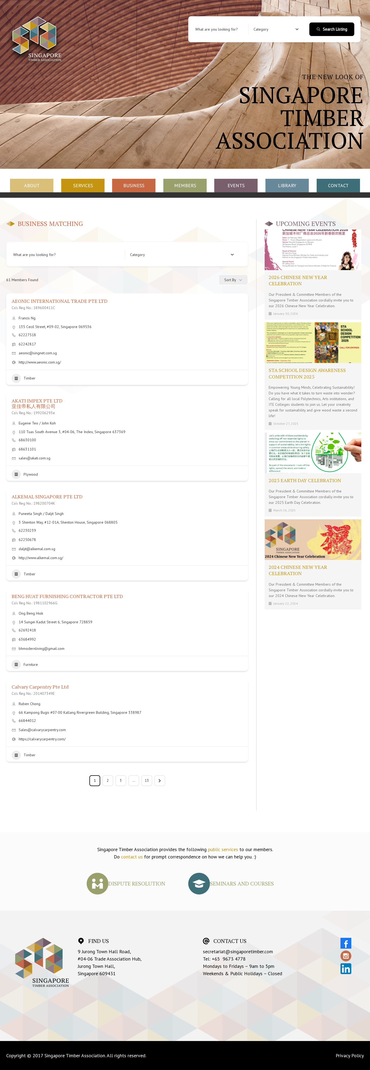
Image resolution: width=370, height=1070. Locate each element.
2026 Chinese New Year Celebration (298, 280)
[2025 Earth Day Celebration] (313, 453)
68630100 (27, 439)
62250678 (27, 539)
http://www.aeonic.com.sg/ (40, 362)
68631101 (27, 449)
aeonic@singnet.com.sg (38, 353)
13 (147, 780)
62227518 (27, 334)
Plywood (31, 474)
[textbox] (261, 29)
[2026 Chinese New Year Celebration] (313, 249)
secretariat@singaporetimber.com (238, 951)
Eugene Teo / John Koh (37, 423)
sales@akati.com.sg (34, 458)
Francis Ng (27, 318)
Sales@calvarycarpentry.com (42, 729)
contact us (132, 857)
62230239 (27, 530)
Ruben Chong (29, 703)
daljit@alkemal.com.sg (37, 548)
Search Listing (335, 29)
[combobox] (276, 29)
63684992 (27, 639)
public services (223, 849)
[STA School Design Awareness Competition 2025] (313, 342)
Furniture (31, 664)
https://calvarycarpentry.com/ (42, 739)
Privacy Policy (350, 1055)
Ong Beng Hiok (31, 613)
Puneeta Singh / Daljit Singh (41, 513)
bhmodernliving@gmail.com (41, 648)
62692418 (27, 630)
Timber (29, 378)
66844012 (27, 720)
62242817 (27, 344)
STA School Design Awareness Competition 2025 (307, 373)
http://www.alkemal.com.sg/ (41, 557)
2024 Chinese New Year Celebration (298, 570)
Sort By (230, 279)
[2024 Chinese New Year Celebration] (313, 539)
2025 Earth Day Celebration (305, 480)
